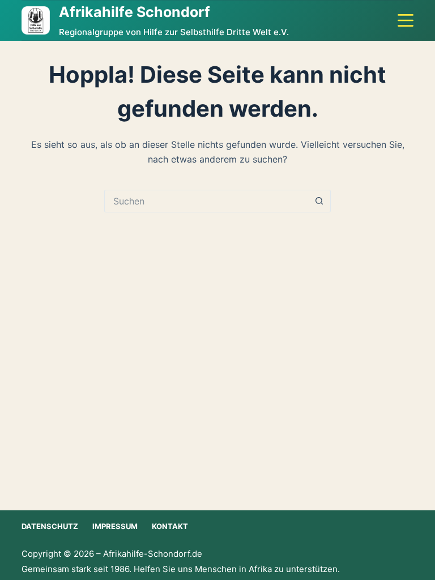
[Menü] (405, 20)
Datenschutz (50, 526)
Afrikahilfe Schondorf (134, 11)
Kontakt (170, 526)
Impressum (115, 526)
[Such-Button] (319, 201)
